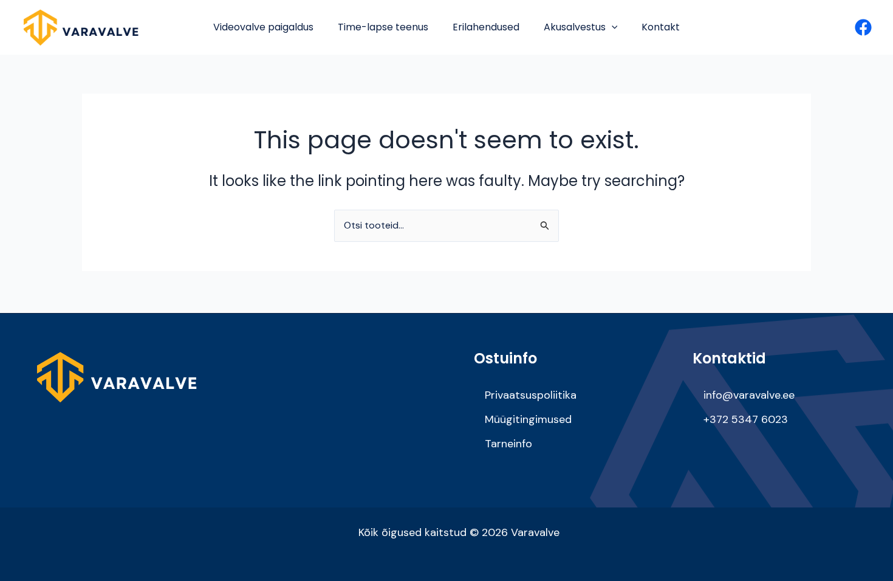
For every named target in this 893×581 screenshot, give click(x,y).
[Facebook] (863, 27)
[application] (612, 27)
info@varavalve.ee (749, 395)
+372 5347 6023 (745, 419)
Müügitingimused (528, 419)
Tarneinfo (508, 443)
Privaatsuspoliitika (531, 395)
